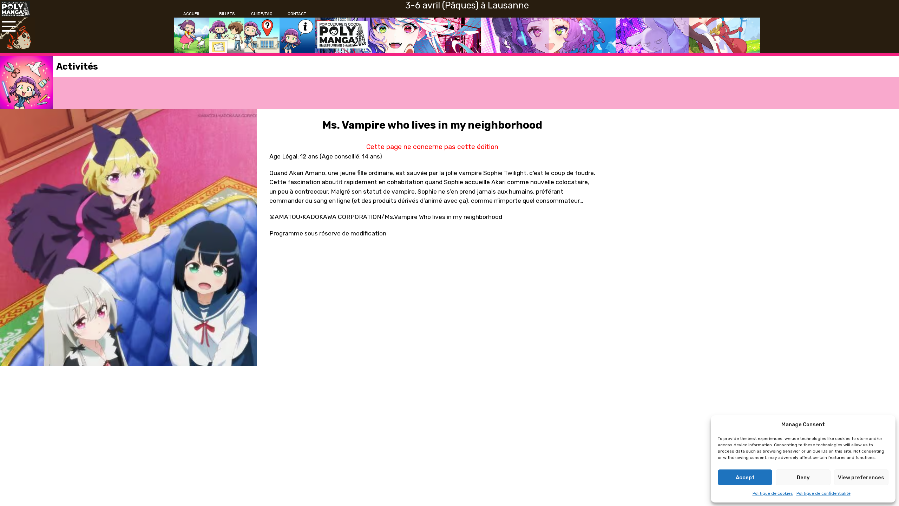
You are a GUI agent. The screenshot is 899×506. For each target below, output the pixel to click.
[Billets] (226, 35)
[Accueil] (191, 35)
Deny (803, 477)
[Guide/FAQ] (262, 35)
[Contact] (297, 35)
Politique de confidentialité (823, 493)
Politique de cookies (773, 493)
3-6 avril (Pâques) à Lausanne (467, 5)
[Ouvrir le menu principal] (9, 26)
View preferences (861, 477)
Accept (745, 477)
